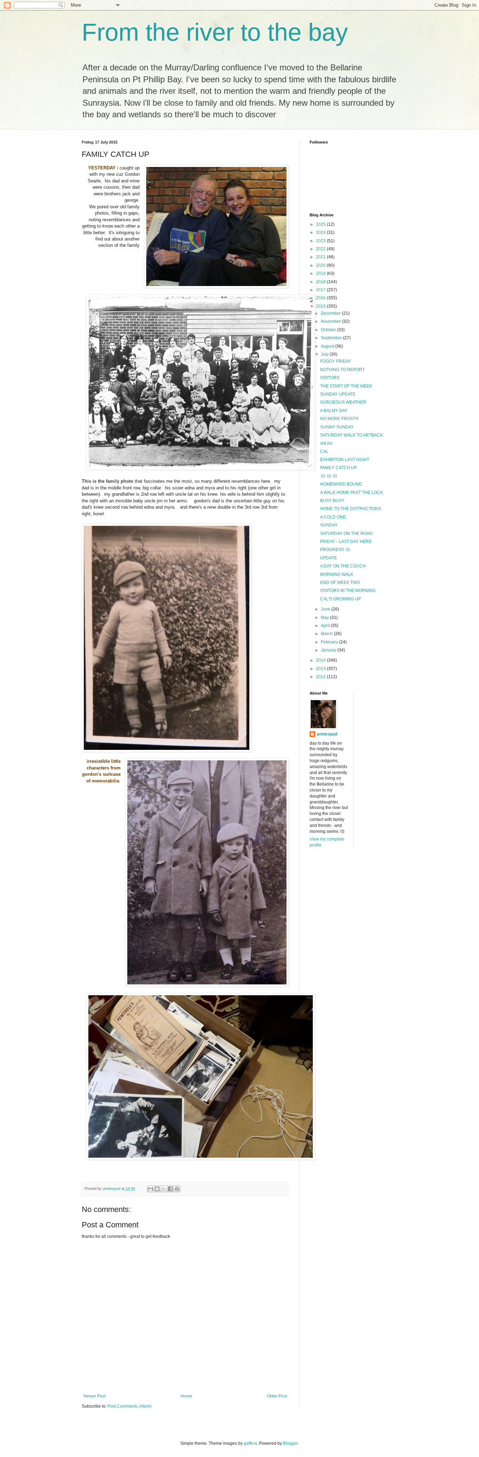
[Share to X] (163, 1188)
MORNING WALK (336, 574)
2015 (321, 306)
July (325, 354)
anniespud (327, 734)
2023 (321, 240)
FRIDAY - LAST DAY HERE (346, 541)
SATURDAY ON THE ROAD (346, 533)
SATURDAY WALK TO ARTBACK (351, 435)
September (332, 337)
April (326, 625)
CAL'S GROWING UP (340, 599)
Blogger (290, 1443)
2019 (321, 273)
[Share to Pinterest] (177, 1188)
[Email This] (150, 1188)
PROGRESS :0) (335, 549)
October (329, 329)
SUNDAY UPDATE (338, 394)
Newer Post (94, 1396)
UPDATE (328, 558)
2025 (321, 224)
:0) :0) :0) (328, 476)
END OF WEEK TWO (340, 582)
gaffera (250, 1443)
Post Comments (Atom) (129, 1406)
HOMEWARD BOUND (341, 484)
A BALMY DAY (334, 410)
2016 (321, 297)
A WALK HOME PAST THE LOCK (351, 492)
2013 (321, 668)
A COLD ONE (333, 517)
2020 (321, 265)
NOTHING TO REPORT (342, 369)
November (331, 321)
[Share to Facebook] (170, 1188)
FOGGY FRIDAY (335, 361)
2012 (321, 676)
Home (186, 1396)
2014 (321, 660)
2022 (321, 248)
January (329, 650)
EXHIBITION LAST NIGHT (344, 459)
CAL (324, 451)
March (327, 633)
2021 (321, 257)
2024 (321, 232)
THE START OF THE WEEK (346, 386)
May (325, 617)
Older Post (277, 1396)
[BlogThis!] (157, 1188)
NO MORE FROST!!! (339, 418)
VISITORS (329, 377)
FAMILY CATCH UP (338, 467)
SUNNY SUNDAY (337, 427)
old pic (326, 443)
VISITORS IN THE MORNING (348, 590)
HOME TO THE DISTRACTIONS (350, 508)
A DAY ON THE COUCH (343, 566)
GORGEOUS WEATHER (343, 402)
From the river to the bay (215, 32)
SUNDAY (329, 525)
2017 (321, 289)
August (328, 346)
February (330, 642)
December (331, 313)
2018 (321, 281)
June (326, 609)
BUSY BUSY (332, 500)
